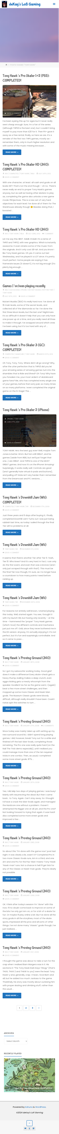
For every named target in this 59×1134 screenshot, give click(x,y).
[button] (29, 1075)
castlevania (14, 290)
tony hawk (16, 92)
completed (11, 89)
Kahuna (29, 1107)
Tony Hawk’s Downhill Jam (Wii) (24, 545)
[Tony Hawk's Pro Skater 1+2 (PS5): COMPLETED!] (43, 101)
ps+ (19, 89)
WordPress (40, 1107)
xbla (32, 174)
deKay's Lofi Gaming (24, 4)
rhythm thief (47, 290)
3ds (6, 290)
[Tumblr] (29, 1128)
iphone (24, 290)
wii (27, 506)
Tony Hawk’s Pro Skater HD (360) (25, 229)
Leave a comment (14, 113)
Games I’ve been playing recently (24, 286)
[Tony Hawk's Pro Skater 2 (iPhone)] (41, 430)
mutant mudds (34, 290)
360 (6, 174)
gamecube (19, 354)
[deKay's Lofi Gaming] (4, 4)
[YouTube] (25, 1128)
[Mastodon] (34, 1128)
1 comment (48, 234)
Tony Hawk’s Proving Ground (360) (26, 658)
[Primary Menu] (54, 4)
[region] (29, 1075)
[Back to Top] (29, 1123)
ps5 (23, 89)
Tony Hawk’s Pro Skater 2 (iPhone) (26, 410)
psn (8, 92)
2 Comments (48, 726)
